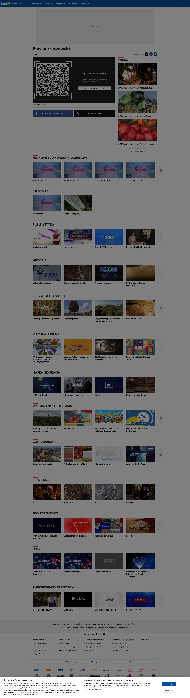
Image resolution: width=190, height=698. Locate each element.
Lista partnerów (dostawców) (94, 689)
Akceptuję (169, 684)
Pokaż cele (169, 690)
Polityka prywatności (31, 694)
